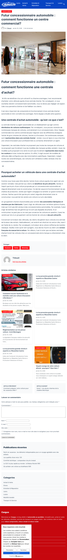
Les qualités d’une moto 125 (12, 457)
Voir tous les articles (19, 262)
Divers (5, 485)
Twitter (16, 248)
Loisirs (60, 3)
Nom (3, 420)
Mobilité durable (8, 497)
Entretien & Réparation (35, 4)
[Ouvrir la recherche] (64, 4)
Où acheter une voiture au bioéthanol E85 (17, 466)
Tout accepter (16, 553)
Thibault (9, 28)
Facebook (8, 248)
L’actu (18, 3)
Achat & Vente (24, 4)
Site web (4, 428)
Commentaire (6, 405)
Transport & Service (49, 4)
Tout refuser (23, 550)
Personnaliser (9, 550)
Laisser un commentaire (8, 437)
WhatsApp (25, 248)
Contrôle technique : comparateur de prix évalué (19, 460)
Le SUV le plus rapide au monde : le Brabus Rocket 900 (21, 463)
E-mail (4, 424)
